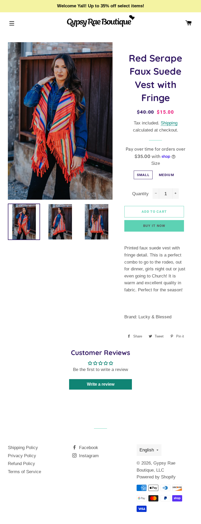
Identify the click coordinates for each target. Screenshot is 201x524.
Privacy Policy (22, 455)
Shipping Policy (23, 447)
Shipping (169, 123)
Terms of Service (24, 471)
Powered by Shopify (156, 476)
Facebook (88, 447)
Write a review (100, 384)
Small (143, 175)
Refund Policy (21, 463)
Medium (166, 175)
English (146, 449)
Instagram (88, 455)
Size (155, 163)
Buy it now (154, 226)
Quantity (140, 193)
